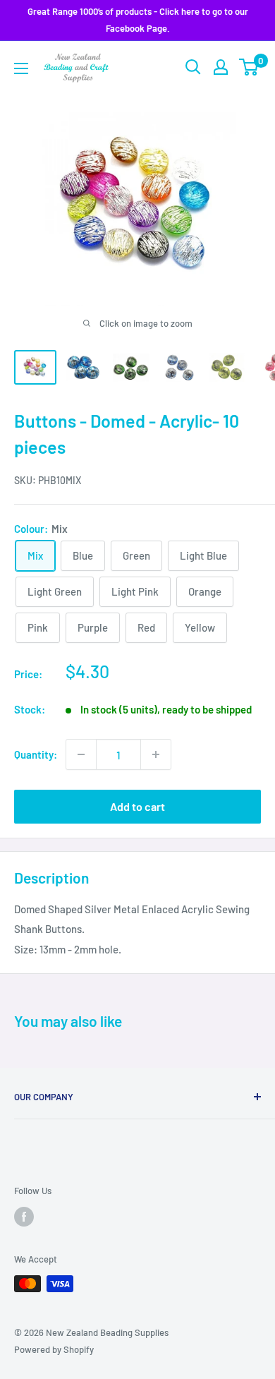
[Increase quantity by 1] (156, 754)
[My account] (221, 67)
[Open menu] (21, 68)
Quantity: (35, 754)
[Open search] (193, 67)
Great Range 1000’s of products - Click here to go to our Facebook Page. (138, 20)
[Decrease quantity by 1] (81, 754)
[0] (249, 67)
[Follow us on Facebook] (24, 1217)
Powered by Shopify (54, 1349)
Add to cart (137, 806)
